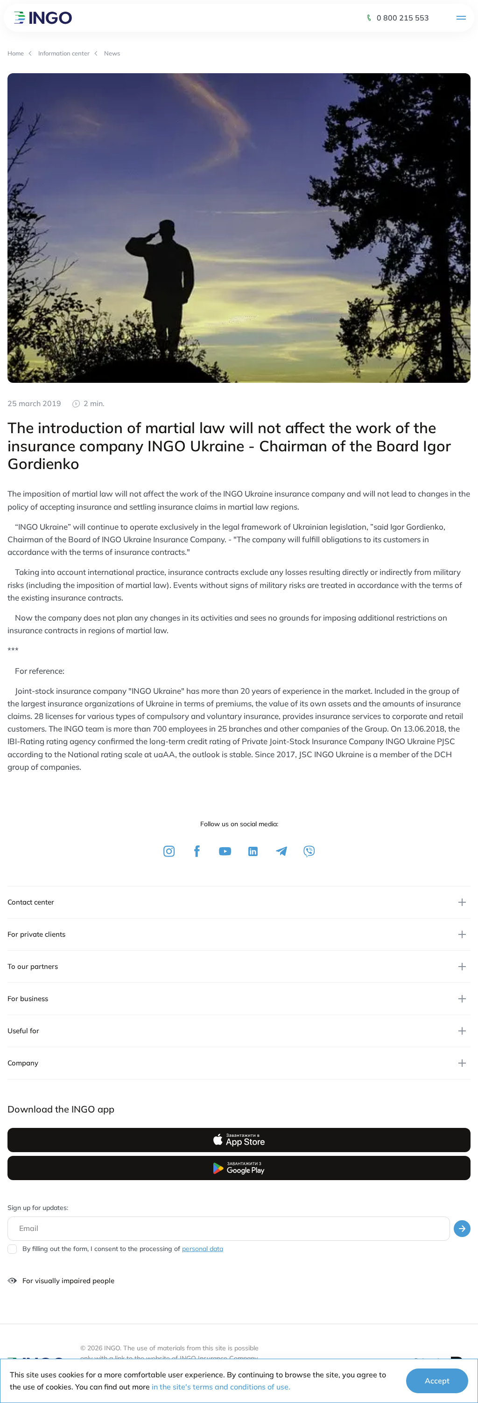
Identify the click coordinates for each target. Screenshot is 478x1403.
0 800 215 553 (403, 17)
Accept (437, 1380)
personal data (202, 1248)
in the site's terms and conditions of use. (221, 1386)
